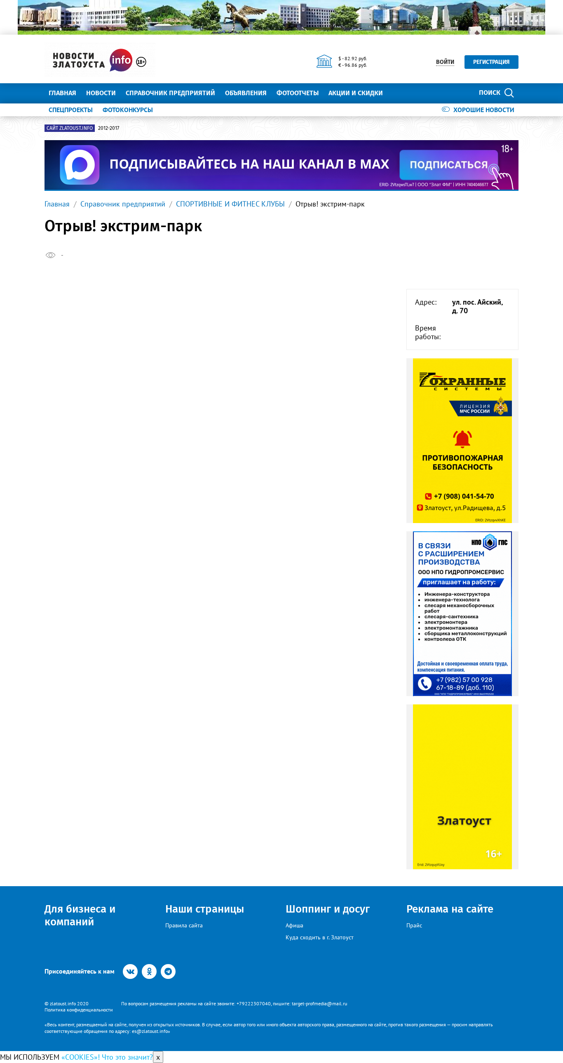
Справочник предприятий (170, 93)
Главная (62, 93)
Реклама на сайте (449, 909)
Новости (101, 93)
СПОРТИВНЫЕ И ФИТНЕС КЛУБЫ (230, 204)
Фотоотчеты (298, 93)
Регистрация (491, 62)
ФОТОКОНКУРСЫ (128, 110)
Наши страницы (204, 909)
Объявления (246, 93)
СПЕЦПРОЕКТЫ (71, 110)
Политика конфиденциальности (79, 1010)
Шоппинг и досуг (328, 909)
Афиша (294, 925)
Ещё (399, 93)
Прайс (414, 925)
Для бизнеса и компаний (80, 915)
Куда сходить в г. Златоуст (320, 937)
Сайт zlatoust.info (70, 128)
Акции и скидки (355, 93)
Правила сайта (184, 925)
